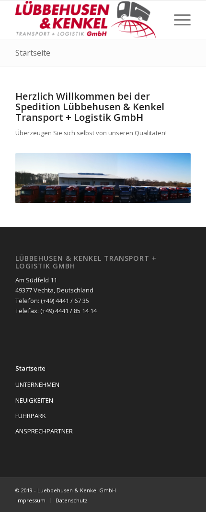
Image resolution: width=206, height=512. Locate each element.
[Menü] (177, 19)
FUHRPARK (30, 415)
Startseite (32, 52)
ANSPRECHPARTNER (44, 431)
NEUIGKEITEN (34, 400)
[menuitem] (30, 500)
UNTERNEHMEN (37, 384)
